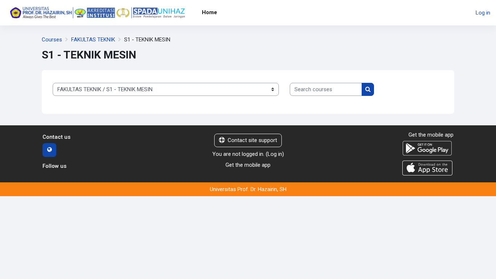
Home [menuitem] (209, 12)
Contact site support (252, 140)
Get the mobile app (248, 165)
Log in (483, 12)
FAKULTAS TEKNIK (93, 39)
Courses (52, 39)
